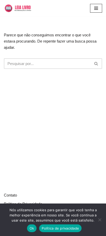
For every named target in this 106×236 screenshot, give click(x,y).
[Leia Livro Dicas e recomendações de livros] (21, 8)
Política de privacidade (60, 228)
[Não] (99, 219)
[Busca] (96, 63)
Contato (10, 195)
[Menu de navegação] (96, 8)
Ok (32, 228)
